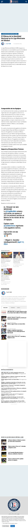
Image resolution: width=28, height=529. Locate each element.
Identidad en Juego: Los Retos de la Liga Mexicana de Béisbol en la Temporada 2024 (18, 260)
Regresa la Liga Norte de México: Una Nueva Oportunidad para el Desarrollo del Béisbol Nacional (6, 278)
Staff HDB (8, 43)
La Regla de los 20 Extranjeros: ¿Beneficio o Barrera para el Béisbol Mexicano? (6, 260)
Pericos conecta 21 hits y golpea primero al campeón (13, 391)
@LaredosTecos (9, 226)
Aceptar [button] (12, 526)
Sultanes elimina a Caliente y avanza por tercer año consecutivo (16, 318)
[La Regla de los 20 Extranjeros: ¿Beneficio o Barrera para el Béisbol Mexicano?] (6, 255)
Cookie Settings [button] (6, 526)
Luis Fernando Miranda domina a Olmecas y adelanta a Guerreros (15, 453)
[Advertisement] (14, 18)
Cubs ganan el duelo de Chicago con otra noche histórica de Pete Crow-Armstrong (12, 397)
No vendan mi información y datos (10, 523)
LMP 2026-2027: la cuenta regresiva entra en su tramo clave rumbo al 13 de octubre (17, 312)
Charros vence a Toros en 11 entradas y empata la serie (16, 337)
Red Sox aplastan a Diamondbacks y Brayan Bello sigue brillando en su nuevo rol (12, 401)
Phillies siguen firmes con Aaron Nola (16, 324)
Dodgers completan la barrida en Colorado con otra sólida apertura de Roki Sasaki (16, 331)
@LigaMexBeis (11, 211)
